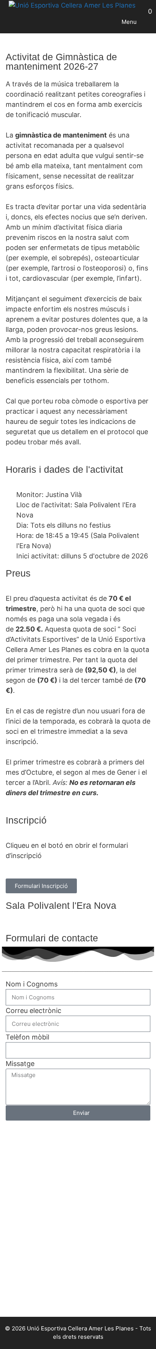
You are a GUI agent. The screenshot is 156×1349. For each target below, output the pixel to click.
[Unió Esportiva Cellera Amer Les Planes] (72, 6)
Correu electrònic (33, 1010)
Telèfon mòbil (27, 1037)
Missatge (20, 1064)
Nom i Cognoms (32, 984)
